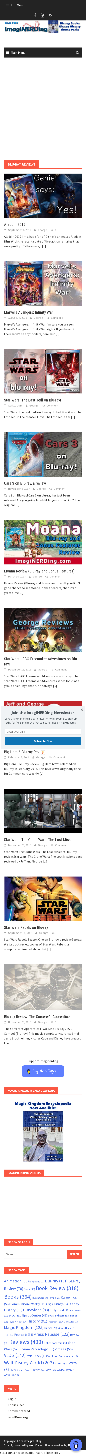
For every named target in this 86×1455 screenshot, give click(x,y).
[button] (43, 712)
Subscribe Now (43, 741)
